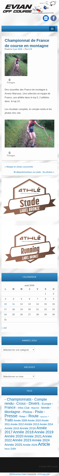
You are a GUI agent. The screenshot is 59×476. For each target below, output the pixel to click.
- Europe (45, 403)
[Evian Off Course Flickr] (46, 18)
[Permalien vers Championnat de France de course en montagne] (16, 64)
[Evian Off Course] (29, 7)
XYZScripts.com (43, 474)
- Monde (44, 407)
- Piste (38, 412)
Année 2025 (13, 444)
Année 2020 (14, 436)
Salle (13, 448)
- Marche (34, 408)
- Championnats (18, 399)
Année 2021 (33, 436)
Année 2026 (30, 444)
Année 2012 (17, 424)
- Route (32, 416)
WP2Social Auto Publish (18, 474)
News (7, 449)
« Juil (4, 328)
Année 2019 (43, 432)
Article (44, 444)
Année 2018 (23, 432)
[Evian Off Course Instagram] (38, 18)
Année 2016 (28, 428)
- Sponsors (43, 417)
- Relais (22, 416)
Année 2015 (12, 428)
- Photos (26, 412)
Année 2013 (31, 424)
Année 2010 (34, 420)
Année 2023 (21, 440)
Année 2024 (41, 440)
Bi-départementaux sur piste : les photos (33, 172)
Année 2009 (20, 420)
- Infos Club (22, 407)
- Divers (32, 403)
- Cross (20, 403)
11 (13, 304)
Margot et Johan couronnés (20, 166)
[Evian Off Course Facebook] (54, 18)
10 (5, 304)
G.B (30, 49)
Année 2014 (46, 424)
